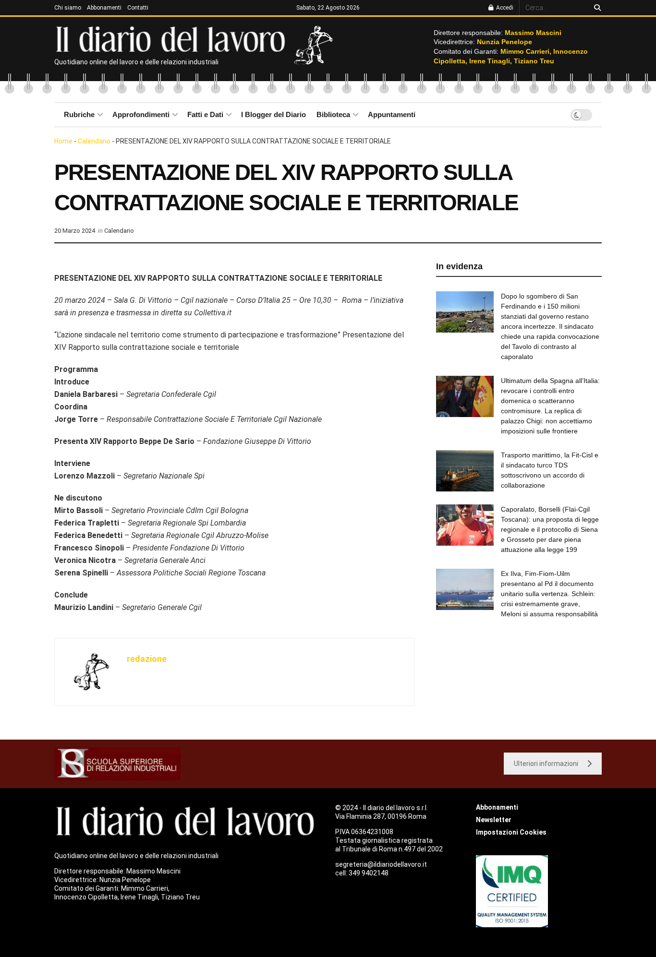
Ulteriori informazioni (546, 763)
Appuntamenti (391, 114)
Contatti (137, 7)
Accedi (504, 7)
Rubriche (79, 114)
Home (63, 141)
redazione (147, 659)
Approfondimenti (141, 114)
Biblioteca (333, 114)
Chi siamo (67, 7)
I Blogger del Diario (273, 114)
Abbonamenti (104, 7)
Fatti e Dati (205, 114)
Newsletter (493, 820)
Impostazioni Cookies (511, 832)
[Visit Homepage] (172, 38)
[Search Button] (595, 7)
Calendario (94, 141)
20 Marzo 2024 (74, 230)
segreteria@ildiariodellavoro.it (381, 864)
